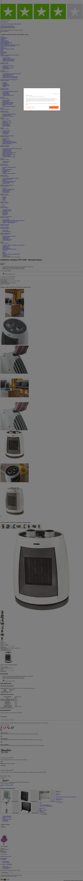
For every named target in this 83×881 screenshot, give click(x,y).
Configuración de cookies (30, 107)
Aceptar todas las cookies (54, 107)
